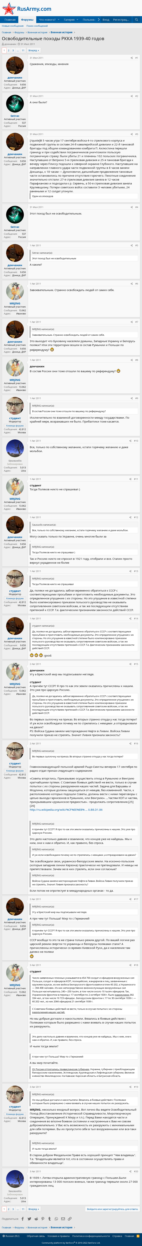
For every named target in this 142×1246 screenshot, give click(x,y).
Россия (22, 126)
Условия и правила (59, 1236)
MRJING (15, 303)
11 (23, 50)
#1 (136, 57)
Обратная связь (36, 1236)
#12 (136, 517)
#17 (136, 899)
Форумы (27, 19)
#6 (136, 283)
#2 (136, 96)
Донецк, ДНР (19, 87)
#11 (136, 479)
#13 (136, 571)
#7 (136, 322)
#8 (136, 360)
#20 (136, 1171)
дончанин (10, 44)
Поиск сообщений (37, 25)
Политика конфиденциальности (91, 1236)
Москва (22, 432)
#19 (136, 1087)
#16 (136, 743)
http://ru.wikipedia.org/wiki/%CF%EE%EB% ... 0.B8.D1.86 (66, 809)
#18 (136, 965)
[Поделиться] (131, 58)
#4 (136, 207)
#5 (136, 245)
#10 (136, 440)
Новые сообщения (12, 25)
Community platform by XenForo (71, 1242)
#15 (136, 664)
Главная (10, 19)
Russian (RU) (12, 1236)
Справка (117, 1236)
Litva (23, 470)
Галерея (69, 19)
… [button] (18, 50)
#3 (136, 134)
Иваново (21, 313)
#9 (136, 398)
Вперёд (32, 50)
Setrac (15, 116)
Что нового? (47, 19)
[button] (58, 19)
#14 (136, 618)
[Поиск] (136, 19)
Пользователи (92, 19)
